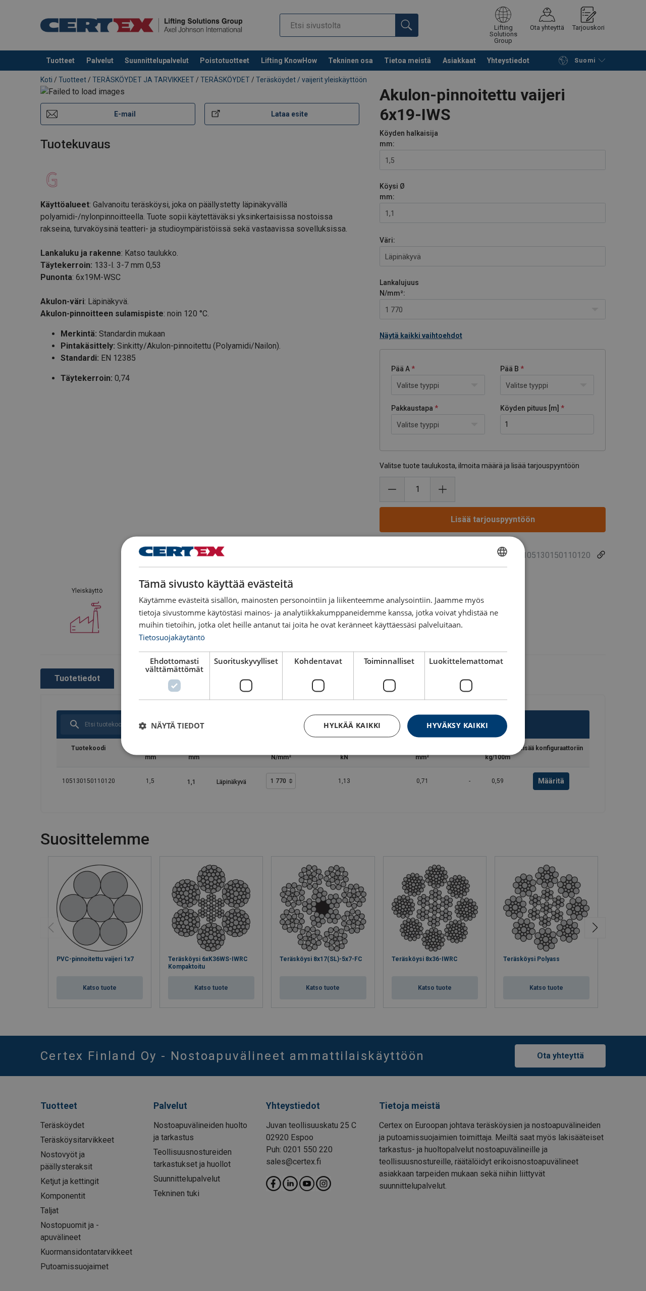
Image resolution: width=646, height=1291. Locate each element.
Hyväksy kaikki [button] (457, 725)
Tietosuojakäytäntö (172, 638)
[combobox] (502, 551)
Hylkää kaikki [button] (352, 725)
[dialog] (323, 645)
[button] (171, 726)
